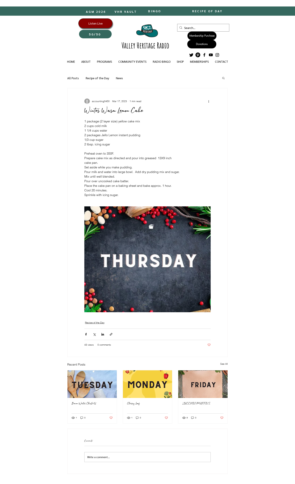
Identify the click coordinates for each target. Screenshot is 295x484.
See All (224, 363)
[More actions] (209, 101)
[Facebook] (204, 54)
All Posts (73, 78)
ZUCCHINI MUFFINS (196, 403)
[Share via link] (111, 334)
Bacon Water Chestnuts (84, 403)
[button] (86, 61)
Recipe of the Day (97, 78)
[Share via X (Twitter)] (94, 334)
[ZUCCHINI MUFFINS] (203, 384)
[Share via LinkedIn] (102, 334)
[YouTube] (210, 54)
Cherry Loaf (133, 403)
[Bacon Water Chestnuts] (92, 384)
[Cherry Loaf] (147, 384)
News (119, 78)
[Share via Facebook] (86, 334)
